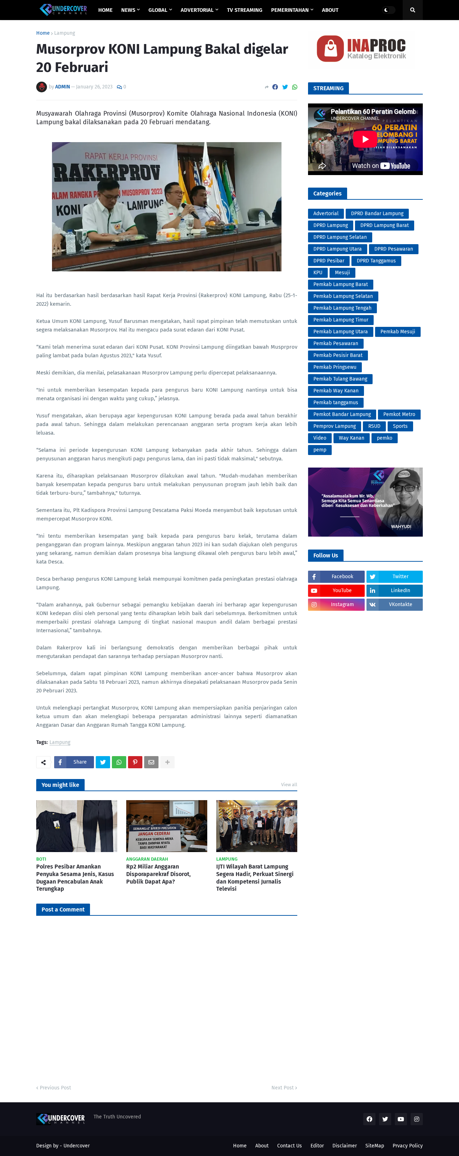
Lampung (64, 33)
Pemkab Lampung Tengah (342, 308)
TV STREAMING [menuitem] (244, 10)
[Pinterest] (135, 762)
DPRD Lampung (330, 225)
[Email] (151, 762)
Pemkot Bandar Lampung (342, 414)
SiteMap (374, 1146)
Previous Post (55, 1088)
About (262, 1146)
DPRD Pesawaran (393, 249)
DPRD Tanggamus (376, 261)
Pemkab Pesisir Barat (338, 355)
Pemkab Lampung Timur (340, 320)
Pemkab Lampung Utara (340, 332)
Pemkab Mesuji (397, 332)
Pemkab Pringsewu (334, 367)
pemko (384, 438)
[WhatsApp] (294, 87)
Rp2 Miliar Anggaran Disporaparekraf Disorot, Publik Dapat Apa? (158, 874)
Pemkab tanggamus (335, 403)
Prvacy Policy (408, 1146)
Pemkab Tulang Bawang (340, 379)
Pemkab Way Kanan (336, 391)
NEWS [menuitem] (128, 10)
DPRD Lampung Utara (337, 249)
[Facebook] (275, 87)
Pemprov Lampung (334, 426)
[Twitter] (285, 87)
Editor (317, 1146)
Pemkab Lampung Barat (340, 284)
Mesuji (342, 273)
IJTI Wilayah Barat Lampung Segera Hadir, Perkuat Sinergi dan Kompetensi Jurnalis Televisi (255, 877)
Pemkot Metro (399, 414)
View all (289, 784)
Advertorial (326, 214)
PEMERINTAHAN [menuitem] (290, 10)
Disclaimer (344, 1146)
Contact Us (289, 1146)
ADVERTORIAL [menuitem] (197, 10)
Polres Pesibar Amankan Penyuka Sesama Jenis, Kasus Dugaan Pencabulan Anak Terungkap (75, 877)
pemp (319, 450)
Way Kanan (351, 438)
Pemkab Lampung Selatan (343, 296)
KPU (317, 273)
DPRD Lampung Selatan (340, 237)
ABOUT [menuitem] (330, 10)
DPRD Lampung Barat (384, 225)
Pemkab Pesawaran (335, 343)
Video (319, 438)
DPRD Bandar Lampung (377, 214)
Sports (400, 426)
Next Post (282, 1088)
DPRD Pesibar (328, 261)
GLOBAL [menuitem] (157, 10)
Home (43, 33)
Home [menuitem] (105, 10)
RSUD (374, 426)
